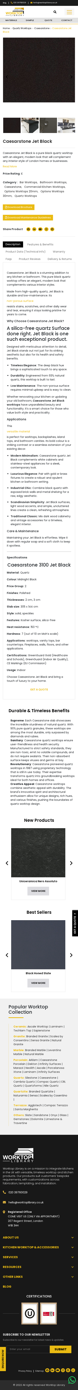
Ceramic (19, 1026)
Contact (66, 20)
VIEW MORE (38, 891)
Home (6, 28)
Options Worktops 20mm (21, 191)
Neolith (30, 1068)
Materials (11, 20)
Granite (19, 1036)
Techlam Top (22, 1030)
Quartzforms (33, 1086)
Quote (48, 20)
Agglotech (35, 1105)
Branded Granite (37, 1036)
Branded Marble (35, 1050)
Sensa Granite (40, 1040)
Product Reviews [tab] (30, 259)
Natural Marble (34, 1054)
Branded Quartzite (41, 1091)
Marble (18, 1050)
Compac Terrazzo (56, 1105)
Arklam (33, 1060)
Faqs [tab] (9, 259)
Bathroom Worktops (53, 182)
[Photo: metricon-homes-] (30, 125)
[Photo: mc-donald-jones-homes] (66, 125)
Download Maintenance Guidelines (29, 217)
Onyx (54, 1115)
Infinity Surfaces (50, 1064)
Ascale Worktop (37, 1026)
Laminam (56, 1026)
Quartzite (20, 1091)
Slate (28, 1115)
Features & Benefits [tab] (40, 244)
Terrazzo (20, 1105)
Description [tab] (12, 244)
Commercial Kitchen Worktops (44, 187)
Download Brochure (19, 207)
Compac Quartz (48, 1082)
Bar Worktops (28, 182)
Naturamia (20, 1095)
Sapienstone (42, 1030)
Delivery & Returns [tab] (60, 259)
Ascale (41, 1068)
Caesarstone (41, 28)
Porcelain (20, 1060)
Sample (30, 20)
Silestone (31, 1078)
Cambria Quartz (24, 1082)
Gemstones (21, 1119)
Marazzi (18, 1068)
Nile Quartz (51, 1086)
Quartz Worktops (21, 28)
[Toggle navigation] (69, 11)
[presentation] (9, 863)
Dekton (32, 1064)
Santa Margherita (26, 1109)
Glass (63, 1115)
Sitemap (39, 1370)
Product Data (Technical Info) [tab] (26, 252)
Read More (10, 166)
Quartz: (18, 1078)
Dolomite (37, 1119)
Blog (4, 3)
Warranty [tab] (59, 252)
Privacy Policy (25, 1370)
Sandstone (41, 1115)
